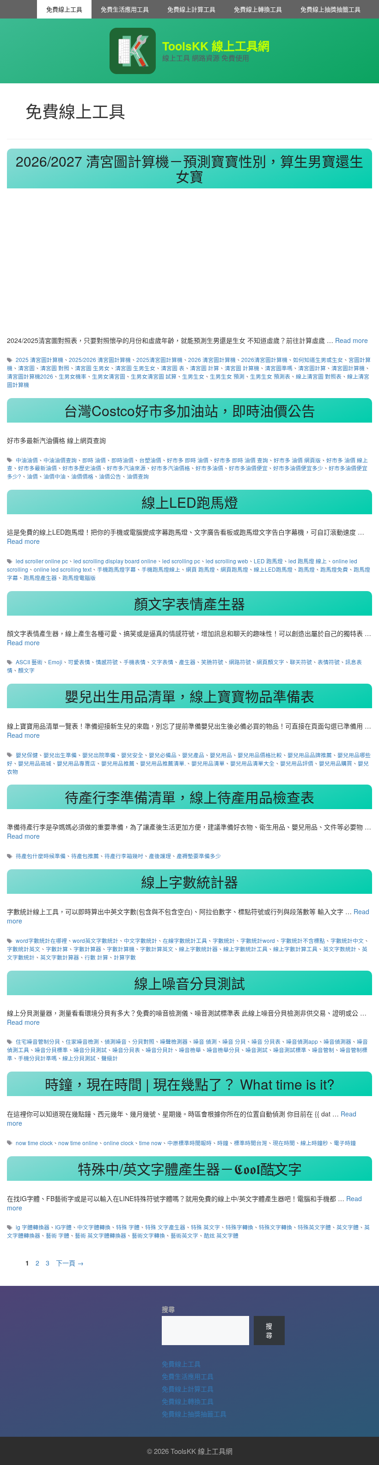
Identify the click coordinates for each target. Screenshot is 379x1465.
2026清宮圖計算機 (264, 359)
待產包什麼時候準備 (41, 856)
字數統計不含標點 (303, 940)
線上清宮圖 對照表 (319, 376)
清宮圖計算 (312, 368)
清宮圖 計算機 (242, 368)
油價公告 (110, 476)
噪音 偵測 (205, 1041)
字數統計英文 (23, 949)
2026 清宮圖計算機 (212, 359)
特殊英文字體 (314, 1227)
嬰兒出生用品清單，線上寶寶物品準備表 (189, 696)
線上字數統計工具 (245, 949)
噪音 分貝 (234, 1041)
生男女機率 (72, 376)
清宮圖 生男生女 (135, 368)
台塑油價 (150, 460)
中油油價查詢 (60, 460)
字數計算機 (120, 949)
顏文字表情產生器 (189, 603)
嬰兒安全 (132, 755)
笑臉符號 (212, 662)
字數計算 (57, 949)
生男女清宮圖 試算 (154, 376)
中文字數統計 (140, 940)
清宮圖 (26, 368)
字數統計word (257, 940)
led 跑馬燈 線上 (307, 561)
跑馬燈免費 (334, 569)
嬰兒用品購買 (335, 763)
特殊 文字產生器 (165, 1227)
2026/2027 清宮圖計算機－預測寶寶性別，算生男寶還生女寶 (189, 168)
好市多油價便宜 (248, 468)
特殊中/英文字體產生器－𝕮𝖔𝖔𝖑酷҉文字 (190, 1168)
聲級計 (109, 1058)
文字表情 (162, 662)
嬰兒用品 (221, 755)
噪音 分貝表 (266, 1041)
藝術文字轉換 (148, 1235)
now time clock (34, 1143)
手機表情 (134, 662)
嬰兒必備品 (163, 755)
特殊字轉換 (239, 1227)
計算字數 (125, 957)
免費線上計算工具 (191, 9)
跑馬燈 (306, 569)
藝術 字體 (57, 1235)
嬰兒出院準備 (99, 755)
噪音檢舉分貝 (223, 1050)
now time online (78, 1143)
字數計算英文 (156, 949)
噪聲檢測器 (174, 1041)
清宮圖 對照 (54, 368)
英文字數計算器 (59, 957)
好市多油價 (209, 468)
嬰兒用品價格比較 (260, 755)
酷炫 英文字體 (221, 1235)
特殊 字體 (128, 1227)
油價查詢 (138, 476)
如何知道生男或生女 (318, 359)
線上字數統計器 (189, 881)
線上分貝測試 (79, 1058)
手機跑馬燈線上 (160, 569)
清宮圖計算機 (348, 368)
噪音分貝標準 (51, 1050)
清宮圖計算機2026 (30, 376)
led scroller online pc (42, 561)
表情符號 (329, 662)
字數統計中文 (347, 940)
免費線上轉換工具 (258, 9)
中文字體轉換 (93, 1227)
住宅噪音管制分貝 (38, 1041)
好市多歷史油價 (81, 468)
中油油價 (27, 460)
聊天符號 (301, 662)
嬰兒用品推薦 (117, 763)
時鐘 (222, 1143)
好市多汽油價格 (170, 468)
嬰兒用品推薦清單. (163, 763)
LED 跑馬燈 (268, 561)
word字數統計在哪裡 (41, 940)
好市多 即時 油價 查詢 (241, 460)
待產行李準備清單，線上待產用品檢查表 (189, 797)
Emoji (55, 662)
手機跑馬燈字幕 (116, 569)
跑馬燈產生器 (40, 577)
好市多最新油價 (37, 468)
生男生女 (193, 376)
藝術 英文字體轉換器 (100, 1235)
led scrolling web (227, 561)
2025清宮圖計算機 (159, 359)
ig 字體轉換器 (32, 1227)
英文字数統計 (339, 949)
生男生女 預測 (227, 376)
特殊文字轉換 (275, 1227)
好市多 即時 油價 (187, 460)
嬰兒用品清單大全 (252, 763)
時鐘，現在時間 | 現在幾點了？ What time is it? (190, 1084)
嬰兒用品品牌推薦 (309, 755)
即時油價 (122, 460)
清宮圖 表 (172, 368)
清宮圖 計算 (204, 368)
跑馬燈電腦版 (79, 577)
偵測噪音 (115, 1041)
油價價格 (82, 476)
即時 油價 (94, 460)
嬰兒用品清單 (208, 763)
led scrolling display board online (115, 561)
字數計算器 (87, 949)
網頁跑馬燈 (234, 569)
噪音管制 (323, 1050)
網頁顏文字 (270, 662)
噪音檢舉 (190, 1050)
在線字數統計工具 (185, 940)
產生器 (187, 662)
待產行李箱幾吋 (123, 856)
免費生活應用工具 (125, 9)
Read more (351, 340)
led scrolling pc (181, 561)
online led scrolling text (63, 569)
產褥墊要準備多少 (199, 856)
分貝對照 (143, 1041)
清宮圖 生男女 (92, 368)
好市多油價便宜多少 (298, 468)
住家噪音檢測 (82, 1041)
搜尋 (168, 1309)
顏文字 (26, 670)
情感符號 (107, 662)
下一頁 (70, 1262)
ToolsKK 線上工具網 (215, 45)
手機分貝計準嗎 (37, 1058)
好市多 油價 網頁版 (297, 460)
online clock (119, 1143)
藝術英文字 (184, 1235)
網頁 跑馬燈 (200, 569)
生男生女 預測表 (270, 376)
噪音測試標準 (289, 1050)
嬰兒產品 (193, 755)
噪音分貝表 (126, 1050)
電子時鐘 (345, 1143)
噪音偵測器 (337, 1041)
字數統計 (224, 940)
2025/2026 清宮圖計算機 (100, 359)
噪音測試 (256, 1050)
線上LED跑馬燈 (189, 502)
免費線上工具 (64, 9)
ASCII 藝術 (29, 662)
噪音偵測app (302, 1041)
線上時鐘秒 (314, 1143)
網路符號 (240, 662)
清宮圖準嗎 (279, 368)
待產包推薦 (85, 856)
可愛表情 (79, 662)
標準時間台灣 (250, 1143)
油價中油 (54, 476)
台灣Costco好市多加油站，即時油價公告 (189, 410)
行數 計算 (96, 957)
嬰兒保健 (27, 755)
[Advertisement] (189, 266)
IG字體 (63, 1227)
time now (150, 1143)
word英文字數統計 (95, 940)
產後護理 (160, 856)
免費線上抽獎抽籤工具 (330, 9)
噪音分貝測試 (90, 1050)
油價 (32, 476)
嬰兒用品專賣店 (76, 763)
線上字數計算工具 (295, 949)
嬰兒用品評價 (296, 763)
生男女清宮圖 (108, 376)
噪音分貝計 (159, 1050)
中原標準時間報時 (189, 1143)
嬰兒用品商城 (34, 763)
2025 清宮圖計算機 (39, 359)
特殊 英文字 (205, 1227)
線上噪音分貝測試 (189, 983)
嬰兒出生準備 (60, 755)
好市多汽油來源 (126, 468)
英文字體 (347, 1227)
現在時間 (284, 1143)
